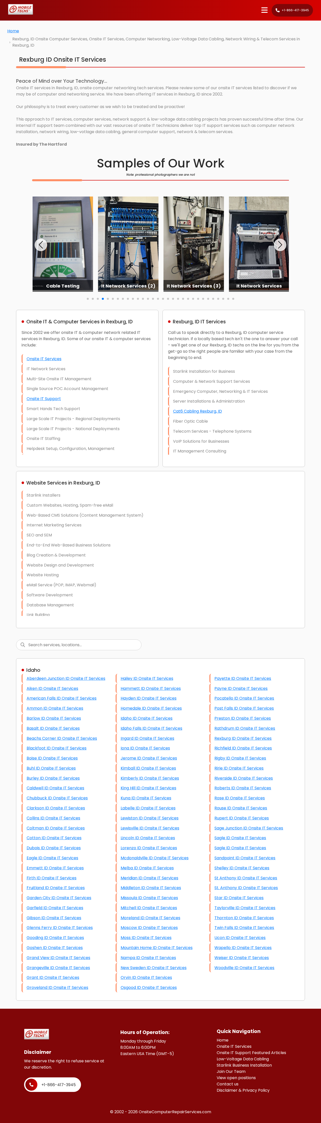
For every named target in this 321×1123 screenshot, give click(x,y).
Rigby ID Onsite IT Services (240, 758)
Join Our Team (231, 1071)
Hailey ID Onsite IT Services (147, 678)
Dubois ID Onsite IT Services (54, 848)
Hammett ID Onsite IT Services (151, 688)
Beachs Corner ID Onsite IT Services (62, 738)
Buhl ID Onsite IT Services (51, 768)
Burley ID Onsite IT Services (53, 778)
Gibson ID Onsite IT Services (54, 918)
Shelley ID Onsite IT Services (241, 868)
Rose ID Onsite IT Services (239, 798)
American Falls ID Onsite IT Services (62, 698)
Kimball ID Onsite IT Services (148, 768)
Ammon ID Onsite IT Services (55, 708)
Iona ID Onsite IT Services (145, 748)
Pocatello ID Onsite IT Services (244, 698)
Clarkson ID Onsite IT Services (56, 808)
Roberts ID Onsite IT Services (242, 788)
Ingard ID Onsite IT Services (147, 738)
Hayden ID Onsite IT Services (149, 698)
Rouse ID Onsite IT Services (240, 808)
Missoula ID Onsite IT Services (149, 898)
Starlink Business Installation (244, 1065)
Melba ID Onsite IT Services (147, 868)
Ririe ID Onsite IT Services (239, 768)
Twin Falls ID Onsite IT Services (244, 927)
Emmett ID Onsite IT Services (55, 868)
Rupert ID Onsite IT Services (241, 818)
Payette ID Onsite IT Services (242, 678)
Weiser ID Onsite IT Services (241, 958)
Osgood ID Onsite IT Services (149, 987)
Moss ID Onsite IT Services (146, 938)
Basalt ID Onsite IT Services (53, 728)
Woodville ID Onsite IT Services (244, 968)
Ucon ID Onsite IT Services (240, 938)
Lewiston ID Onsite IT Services (150, 818)
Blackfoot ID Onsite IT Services (57, 748)
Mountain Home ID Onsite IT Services (157, 948)
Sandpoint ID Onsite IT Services (244, 858)
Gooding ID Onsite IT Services (55, 938)
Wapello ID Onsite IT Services (243, 948)
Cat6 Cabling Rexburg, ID (197, 411)
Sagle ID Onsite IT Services (240, 838)
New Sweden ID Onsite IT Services (154, 968)
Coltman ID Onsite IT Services (56, 828)
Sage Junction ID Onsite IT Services (248, 828)
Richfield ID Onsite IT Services (243, 748)
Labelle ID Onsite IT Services (148, 808)
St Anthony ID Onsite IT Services (245, 878)
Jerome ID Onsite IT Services (149, 758)
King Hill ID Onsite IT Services (148, 788)
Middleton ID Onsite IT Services (151, 888)
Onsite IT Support (44, 399)
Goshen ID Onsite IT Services (55, 948)
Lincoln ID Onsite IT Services (148, 838)
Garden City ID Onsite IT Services (59, 898)
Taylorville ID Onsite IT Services (244, 908)
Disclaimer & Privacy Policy (243, 1090)
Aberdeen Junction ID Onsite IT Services (66, 678)
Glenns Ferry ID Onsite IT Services (60, 927)
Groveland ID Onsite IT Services (57, 987)
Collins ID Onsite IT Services (53, 818)
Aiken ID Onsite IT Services (52, 688)
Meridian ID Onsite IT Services (149, 878)
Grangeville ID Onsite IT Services (58, 968)
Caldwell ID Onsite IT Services (55, 788)
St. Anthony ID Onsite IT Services (246, 888)
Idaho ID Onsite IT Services (147, 718)
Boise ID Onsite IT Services (52, 758)
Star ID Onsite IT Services (239, 898)
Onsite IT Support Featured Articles (251, 1053)
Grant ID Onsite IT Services (53, 977)
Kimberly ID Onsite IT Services (150, 778)
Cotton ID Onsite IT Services (54, 838)
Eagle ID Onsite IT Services (52, 858)
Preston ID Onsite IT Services (242, 718)
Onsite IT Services (44, 359)
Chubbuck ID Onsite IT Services (57, 798)
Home (13, 31)
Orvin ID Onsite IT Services (146, 977)
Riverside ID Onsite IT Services (243, 778)
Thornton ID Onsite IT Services (244, 918)
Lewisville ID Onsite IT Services (150, 828)
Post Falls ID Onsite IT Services (244, 708)
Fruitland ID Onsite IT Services (56, 888)
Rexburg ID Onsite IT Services (243, 738)
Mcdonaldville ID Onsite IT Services (155, 858)
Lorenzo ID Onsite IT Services (149, 848)
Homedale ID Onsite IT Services (151, 708)
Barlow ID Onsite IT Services (54, 718)
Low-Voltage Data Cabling (243, 1059)
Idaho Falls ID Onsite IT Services (151, 728)
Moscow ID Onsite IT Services (149, 927)
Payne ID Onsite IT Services (241, 688)
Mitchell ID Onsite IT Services (149, 908)
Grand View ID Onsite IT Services (58, 958)
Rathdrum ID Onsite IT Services (244, 728)
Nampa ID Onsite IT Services (148, 958)
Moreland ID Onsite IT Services (150, 918)
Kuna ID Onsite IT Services (146, 798)
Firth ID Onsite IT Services (51, 878)
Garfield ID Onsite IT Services (55, 908)
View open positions (236, 1078)
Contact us (227, 1084)
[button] (41, 245)
